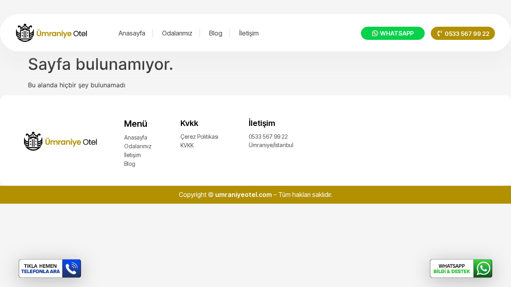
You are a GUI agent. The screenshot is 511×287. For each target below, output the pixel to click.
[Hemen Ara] (50, 268)
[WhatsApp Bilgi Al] (461, 268)
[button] (463, 33)
